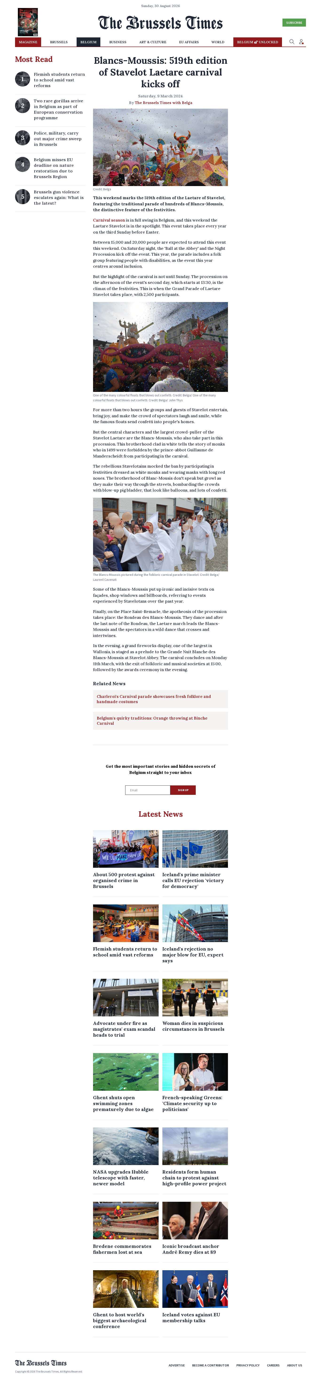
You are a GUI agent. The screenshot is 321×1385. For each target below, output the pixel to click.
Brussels (59, 42)
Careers (273, 1365)
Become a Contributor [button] (210, 1365)
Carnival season (109, 220)
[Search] (292, 42)
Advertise (177, 1365)
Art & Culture (152, 42)
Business (117, 42)
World (217, 42)
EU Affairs (189, 42)
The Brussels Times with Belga (163, 102)
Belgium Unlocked (257, 42)
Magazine (28, 42)
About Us (294, 1365)
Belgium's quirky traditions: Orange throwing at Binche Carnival (152, 721)
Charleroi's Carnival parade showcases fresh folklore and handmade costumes (154, 699)
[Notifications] (301, 42)
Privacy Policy (247, 1365)
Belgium (88, 42)
